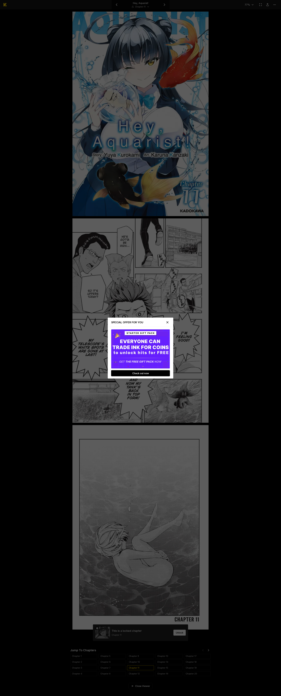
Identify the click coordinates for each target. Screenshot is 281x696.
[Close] (167, 322)
